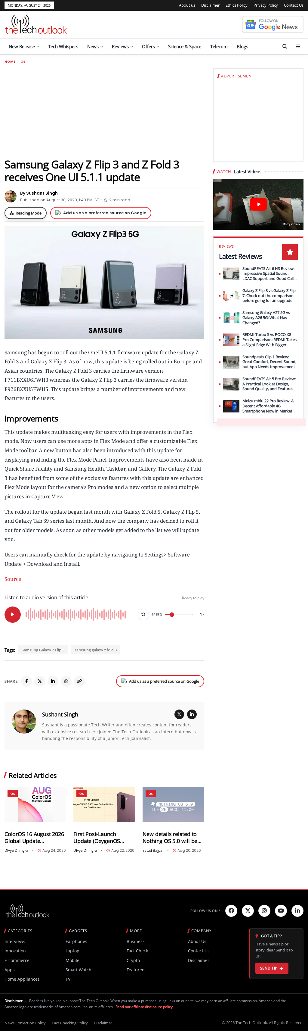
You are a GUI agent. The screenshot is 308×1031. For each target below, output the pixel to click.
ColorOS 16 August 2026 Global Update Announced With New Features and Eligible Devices (34, 838)
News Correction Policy (25, 1023)
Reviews (120, 46)
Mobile (72, 960)
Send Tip (268, 968)
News (93, 46)
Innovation (15, 951)
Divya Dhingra (16, 850)
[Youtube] (281, 911)
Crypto (133, 960)
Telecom (219, 46)
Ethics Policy (237, 5)
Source (13, 578)
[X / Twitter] (179, 714)
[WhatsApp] (66, 681)
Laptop (72, 951)
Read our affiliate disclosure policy (144, 1006)
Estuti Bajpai (153, 850)
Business (136, 941)
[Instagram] (264, 911)
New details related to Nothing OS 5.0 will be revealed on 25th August (172, 838)
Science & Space (184, 46)
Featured (136, 970)
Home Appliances (22, 979)
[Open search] (285, 46)
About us (187, 5)
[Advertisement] (104, 110)
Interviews (15, 941)
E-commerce (17, 960)
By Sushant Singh (39, 193)
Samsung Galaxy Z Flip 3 (43, 650)
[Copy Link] (79, 681)
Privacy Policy (266, 5)
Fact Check (137, 951)
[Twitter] (248, 911)
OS (23, 61)
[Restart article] (143, 614)
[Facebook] (26, 681)
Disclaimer (210, 5)
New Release (22, 46)
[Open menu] (297, 46)
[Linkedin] (297, 911)
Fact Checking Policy (70, 1023)
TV (68, 979)
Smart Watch (78, 970)
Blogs (242, 46)
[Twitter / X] (39, 681)
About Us (197, 941)
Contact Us (293, 5)
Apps (10, 970)
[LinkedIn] (53, 681)
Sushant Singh (60, 714)
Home (10, 61)
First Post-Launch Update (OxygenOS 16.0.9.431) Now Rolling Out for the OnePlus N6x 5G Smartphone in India (103, 838)
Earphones (76, 941)
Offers (148, 46)
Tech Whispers (63, 46)
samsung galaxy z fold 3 (96, 650)
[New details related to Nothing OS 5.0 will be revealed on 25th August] (173, 804)
